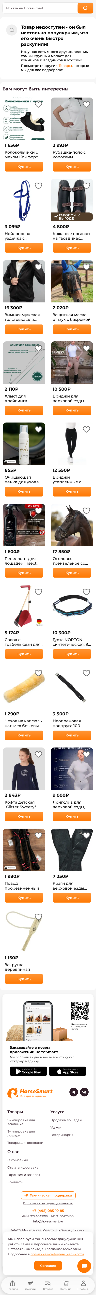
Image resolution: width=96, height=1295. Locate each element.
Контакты (15, 1182)
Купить (24, 166)
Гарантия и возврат (23, 1175)
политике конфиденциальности (57, 1254)
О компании (17, 1160)
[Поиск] (86, 8)
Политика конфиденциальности (48, 1203)
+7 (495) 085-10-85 (48, 1210)
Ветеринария (61, 1135)
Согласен (48, 1266)
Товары (65, 65)
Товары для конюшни (25, 1143)
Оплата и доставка (22, 1167)
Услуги (56, 1127)
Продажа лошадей (66, 1120)
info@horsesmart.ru (48, 1221)
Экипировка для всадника (21, 1122)
